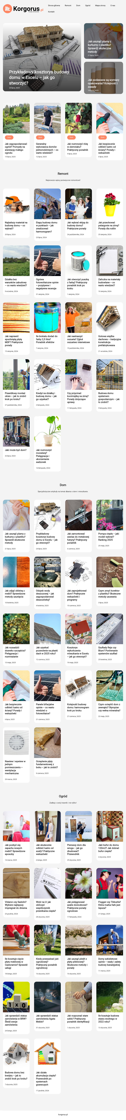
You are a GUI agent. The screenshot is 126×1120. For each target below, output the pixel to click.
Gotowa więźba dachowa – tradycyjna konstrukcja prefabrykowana (109, 341)
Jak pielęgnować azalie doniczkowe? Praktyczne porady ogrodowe (77, 906)
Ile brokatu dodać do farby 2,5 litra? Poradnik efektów (46, 339)
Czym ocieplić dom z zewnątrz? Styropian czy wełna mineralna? (109, 707)
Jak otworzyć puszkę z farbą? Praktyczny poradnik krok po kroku (78, 284)
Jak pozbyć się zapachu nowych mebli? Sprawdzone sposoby (15, 849)
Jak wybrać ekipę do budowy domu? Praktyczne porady (77, 225)
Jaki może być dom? (15, 450)
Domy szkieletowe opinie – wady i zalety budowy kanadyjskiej (109, 961)
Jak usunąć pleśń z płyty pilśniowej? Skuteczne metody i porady (77, 963)
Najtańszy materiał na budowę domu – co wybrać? (16, 225)
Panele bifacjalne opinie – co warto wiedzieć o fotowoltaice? (45, 709)
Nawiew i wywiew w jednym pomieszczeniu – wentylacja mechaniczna (15, 767)
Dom (9, 137)
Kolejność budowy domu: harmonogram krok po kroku (78, 707)
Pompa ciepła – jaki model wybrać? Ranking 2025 (108, 536)
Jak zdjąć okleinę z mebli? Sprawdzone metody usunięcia (15, 593)
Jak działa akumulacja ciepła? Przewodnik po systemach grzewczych (46, 1078)
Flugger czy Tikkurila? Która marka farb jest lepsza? (109, 905)
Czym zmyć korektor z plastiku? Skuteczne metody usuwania (109, 593)
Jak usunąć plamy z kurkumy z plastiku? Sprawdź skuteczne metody (99, 46)
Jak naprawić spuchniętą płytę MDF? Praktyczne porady (14, 341)
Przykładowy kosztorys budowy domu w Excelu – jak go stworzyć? (39, 77)
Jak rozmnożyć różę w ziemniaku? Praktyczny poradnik (77, 146)
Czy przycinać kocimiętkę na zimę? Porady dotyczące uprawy (78, 398)
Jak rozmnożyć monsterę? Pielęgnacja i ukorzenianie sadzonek (44, 456)
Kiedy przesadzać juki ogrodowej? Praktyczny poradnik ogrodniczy (47, 963)
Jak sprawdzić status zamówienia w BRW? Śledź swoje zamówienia (16, 1020)
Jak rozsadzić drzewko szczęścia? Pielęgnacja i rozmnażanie (15, 652)
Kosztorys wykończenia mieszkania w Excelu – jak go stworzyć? (78, 652)
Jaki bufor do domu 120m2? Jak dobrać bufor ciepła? (108, 848)
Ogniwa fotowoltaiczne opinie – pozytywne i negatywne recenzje (47, 284)
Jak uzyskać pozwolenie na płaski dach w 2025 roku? (47, 650)
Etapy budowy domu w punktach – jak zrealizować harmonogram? (46, 227)
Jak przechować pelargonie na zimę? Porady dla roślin (108, 225)
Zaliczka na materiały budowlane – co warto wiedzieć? (109, 282)
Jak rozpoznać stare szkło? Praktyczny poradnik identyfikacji (78, 1018)
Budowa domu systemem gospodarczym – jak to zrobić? (109, 398)
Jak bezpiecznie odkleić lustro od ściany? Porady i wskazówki (107, 148)
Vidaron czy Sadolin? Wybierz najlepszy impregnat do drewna (16, 905)
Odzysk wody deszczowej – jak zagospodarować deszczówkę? (45, 595)
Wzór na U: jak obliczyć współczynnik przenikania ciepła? (46, 906)
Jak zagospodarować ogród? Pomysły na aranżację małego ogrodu (16, 148)
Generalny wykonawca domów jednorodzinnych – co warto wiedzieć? (47, 148)
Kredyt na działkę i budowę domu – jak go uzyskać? (46, 396)
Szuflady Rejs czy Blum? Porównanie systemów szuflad (108, 650)
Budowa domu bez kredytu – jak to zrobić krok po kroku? (16, 1075)
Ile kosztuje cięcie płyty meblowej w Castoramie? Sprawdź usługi (16, 963)
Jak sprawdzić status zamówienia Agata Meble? (47, 1018)
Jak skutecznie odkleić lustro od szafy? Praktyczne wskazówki (45, 849)
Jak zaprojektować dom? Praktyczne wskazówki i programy (77, 595)
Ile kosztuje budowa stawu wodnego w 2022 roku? (108, 1018)
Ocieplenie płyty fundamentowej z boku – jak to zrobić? (47, 764)
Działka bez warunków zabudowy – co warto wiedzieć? (16, 282)
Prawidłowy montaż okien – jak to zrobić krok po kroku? (15, 396)
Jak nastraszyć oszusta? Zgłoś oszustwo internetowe (78, 339)
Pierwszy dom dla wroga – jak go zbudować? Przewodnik (76, 849)
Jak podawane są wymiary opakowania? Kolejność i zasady (103, 83)
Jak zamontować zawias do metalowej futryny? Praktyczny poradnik (78, 538)
